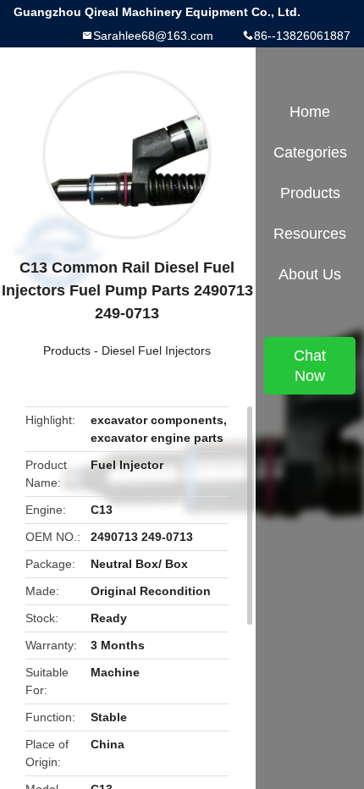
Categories (310, 152)
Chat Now (310, 365)
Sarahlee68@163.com (153, 35)
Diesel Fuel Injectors (156, 350)
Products (67, 350)
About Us (310, 274)
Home (310, 111)
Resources (309, 233)
